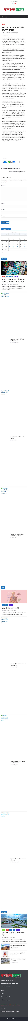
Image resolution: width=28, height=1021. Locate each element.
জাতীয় (4, 24)
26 (13, 246)
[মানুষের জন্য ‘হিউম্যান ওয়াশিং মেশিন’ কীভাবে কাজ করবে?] (5, 860)
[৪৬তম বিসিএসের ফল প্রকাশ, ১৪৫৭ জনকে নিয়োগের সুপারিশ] (5, 961)
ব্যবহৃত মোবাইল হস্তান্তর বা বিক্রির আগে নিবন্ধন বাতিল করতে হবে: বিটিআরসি (14, 280)
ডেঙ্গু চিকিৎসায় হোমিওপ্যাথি (10, 608)
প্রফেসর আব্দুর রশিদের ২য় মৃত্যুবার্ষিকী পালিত (18, 953)
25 (9, 246)
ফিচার (3, 605)
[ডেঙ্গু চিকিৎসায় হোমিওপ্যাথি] (14, 596)
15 (24, 241)
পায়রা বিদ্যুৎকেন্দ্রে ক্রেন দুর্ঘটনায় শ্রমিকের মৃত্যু (11, 168)
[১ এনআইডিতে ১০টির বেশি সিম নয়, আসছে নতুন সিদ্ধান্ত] (5, 438)
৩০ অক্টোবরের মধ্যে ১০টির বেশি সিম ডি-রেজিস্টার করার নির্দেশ (17, 340)
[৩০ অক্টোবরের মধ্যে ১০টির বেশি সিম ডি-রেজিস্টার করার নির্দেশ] (5, 341)
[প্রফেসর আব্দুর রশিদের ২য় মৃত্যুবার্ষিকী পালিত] (5, 954)
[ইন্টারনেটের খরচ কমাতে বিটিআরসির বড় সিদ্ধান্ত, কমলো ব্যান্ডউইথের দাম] (5, 536)
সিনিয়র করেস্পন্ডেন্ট (15, 32)
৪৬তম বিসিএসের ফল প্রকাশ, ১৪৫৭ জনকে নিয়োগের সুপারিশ (18, 960)
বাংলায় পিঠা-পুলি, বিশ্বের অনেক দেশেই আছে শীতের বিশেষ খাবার (18, 664)
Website (3, 216)
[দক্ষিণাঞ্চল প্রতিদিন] (2, 16)
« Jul (2, 252)
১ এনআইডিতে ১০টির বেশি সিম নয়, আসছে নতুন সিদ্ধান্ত (18, 437)
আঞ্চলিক (4, 929)
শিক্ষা (14, 929)
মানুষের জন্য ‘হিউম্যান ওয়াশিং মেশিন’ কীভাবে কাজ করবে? (18, 859)
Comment (3, 185)
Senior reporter (13, 610)
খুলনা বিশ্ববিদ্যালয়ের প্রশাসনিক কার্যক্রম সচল (13, 934)
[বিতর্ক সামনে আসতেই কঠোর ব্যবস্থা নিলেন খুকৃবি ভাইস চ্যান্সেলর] (5, 947)
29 (24, 246)
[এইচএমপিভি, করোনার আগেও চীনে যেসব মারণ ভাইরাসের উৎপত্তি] (5, 763)
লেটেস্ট (12, 276)
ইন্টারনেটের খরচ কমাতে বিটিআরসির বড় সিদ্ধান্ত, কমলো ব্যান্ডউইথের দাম (17, 535)
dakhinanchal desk (14, 284)
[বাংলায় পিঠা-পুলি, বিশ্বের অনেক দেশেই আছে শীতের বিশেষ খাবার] (5, 665)
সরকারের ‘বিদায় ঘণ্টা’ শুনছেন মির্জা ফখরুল (17, 171)
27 (17, 246)
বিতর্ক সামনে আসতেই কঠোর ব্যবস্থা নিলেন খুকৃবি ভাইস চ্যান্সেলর (18, 946)
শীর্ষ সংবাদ (15, 276)
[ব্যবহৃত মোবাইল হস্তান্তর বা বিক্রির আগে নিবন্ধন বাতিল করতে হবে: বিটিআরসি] (14, 268)
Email (2, 209)
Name (2, 203)
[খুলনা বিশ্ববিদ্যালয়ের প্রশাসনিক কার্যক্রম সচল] (14, 921)
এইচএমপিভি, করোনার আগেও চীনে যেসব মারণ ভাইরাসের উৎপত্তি (18, 762)
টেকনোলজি (7, 276)
